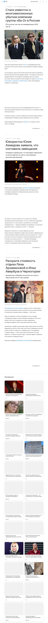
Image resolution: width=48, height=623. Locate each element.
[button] (24, 45)
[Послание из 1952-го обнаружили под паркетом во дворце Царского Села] (34, 410)
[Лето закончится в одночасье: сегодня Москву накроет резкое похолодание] (14, 511)
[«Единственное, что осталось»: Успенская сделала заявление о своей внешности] (14, 470)
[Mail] (4, 1)
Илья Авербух (20, 308)
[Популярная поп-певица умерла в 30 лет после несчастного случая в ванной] (34, 430)
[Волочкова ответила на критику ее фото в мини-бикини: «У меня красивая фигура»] (34, 551)
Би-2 (25, 64)
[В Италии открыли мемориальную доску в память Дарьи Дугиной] (34, 450)
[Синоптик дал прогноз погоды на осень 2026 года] (14, 450)
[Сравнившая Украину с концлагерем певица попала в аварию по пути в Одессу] (34, 390)
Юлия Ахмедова (28, 187)
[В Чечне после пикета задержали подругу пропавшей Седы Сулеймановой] (14, 410)
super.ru (18, 257)
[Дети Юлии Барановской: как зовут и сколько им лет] (34, 531)
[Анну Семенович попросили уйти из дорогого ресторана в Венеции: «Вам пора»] (14, 390)
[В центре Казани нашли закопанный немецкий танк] (34, 571)
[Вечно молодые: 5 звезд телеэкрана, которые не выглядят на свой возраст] (14, 551)
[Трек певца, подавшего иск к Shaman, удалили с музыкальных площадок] (34, 470)
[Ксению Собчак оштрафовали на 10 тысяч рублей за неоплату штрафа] (34, 511)
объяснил (25, 121)
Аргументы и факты (22, 6)
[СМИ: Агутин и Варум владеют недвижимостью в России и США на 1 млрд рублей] (34, 591)
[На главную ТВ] (6, 1)
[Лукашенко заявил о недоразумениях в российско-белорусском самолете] (34, 612)
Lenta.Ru (18, 138)
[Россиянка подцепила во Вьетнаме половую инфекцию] (14, 430)
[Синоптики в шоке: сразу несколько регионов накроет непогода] (14, 612)
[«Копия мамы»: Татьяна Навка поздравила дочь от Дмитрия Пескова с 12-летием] (14, 571)
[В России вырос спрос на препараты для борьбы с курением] (14, 490)
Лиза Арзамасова (9, 308)
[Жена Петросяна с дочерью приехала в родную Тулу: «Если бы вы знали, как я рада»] (14, 591)
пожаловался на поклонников (24, 340)
